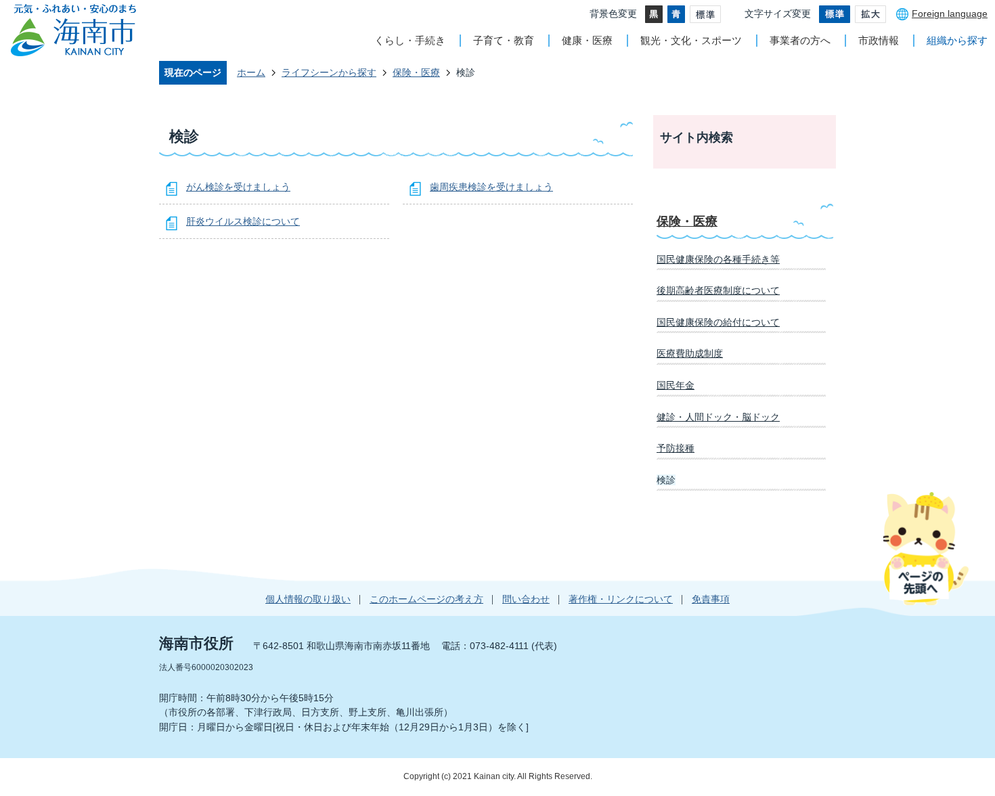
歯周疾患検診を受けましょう (491, 186)
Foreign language (950, 13)
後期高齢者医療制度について (718, 290)
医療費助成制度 (690, 353)
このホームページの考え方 (426, 599)
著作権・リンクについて (621, 599)
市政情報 (878, 40)
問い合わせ (526, 599)
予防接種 (675, 448)
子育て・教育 (503, 40)
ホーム (251, 72)
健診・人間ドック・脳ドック (718, 417)
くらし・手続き (409, 40)
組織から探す (957, 40)
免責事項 (711, 599)
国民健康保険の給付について (718, 322)
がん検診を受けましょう (238, 186)
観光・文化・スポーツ (691, 40)
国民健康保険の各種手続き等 (718, 259)
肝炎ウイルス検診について (243, 221)
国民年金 (675, 385)
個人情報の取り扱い (308, 599)
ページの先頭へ (926, 548)
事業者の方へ (800, 40)
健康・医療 (587, 40)
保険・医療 (416, 72)
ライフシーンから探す (329, 72)
